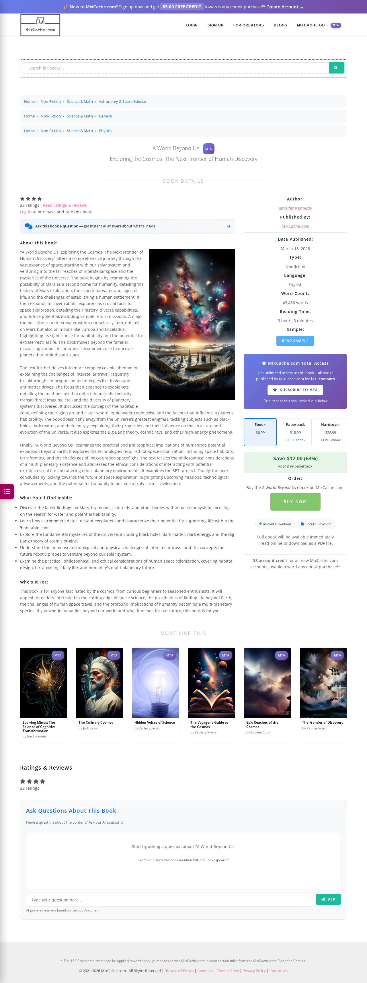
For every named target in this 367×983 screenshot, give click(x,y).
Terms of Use (228, 970)
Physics (105, 130)
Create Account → (285, 6)
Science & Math (80, 101)
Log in (26, 212)
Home (29, 101)
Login (192, 25)
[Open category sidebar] (7, 491)
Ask (331, 899)
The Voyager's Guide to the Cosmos (209, 724)
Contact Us (279, 970)
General (105, 116)
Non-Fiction (51, 101)
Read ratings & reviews (65, 205)
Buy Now (295, 501)
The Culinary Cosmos (96, 722)
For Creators (248, 25)
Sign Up (216, 25)
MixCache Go (311, 25)
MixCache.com (295, 226)
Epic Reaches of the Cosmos (262, 724)
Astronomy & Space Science (122, 101)
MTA (336, 25)
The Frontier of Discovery (322, 722)
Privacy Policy (254, 970)
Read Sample (295, 340)
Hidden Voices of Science (154, 722)
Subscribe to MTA (298, 389)
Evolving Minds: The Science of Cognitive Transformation (39, 726)
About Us (205, 970)
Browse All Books (179, 970)
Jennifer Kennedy (295, 208)
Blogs (280, 25)
